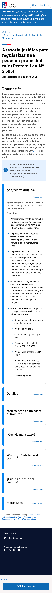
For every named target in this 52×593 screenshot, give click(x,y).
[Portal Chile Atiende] (9, 4)
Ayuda (4, 579)
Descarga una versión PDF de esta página (19, 519)
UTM (35, 151)
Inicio (7, 32)
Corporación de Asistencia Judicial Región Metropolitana (22, 516)
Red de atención (16, 538)
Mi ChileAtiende (42, 5)
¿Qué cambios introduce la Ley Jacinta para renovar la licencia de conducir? (24, 19)
